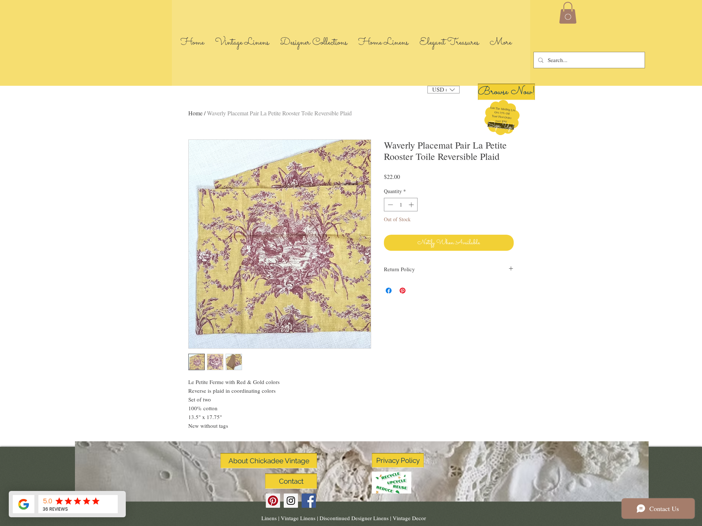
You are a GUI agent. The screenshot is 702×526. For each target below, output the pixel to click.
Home (195, 113)
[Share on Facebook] (388, 290)
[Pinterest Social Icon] (273, 501)
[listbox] (443, 89)
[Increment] (411, 204)
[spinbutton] (400, 204)
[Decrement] (389, 204)
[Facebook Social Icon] (309, 501)
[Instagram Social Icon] (291, 501)
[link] (568, 13)
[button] (500, 126)
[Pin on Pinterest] (402, 290)
